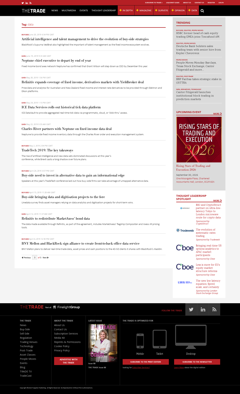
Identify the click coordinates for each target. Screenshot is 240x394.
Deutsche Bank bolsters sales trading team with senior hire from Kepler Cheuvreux (198, 49)
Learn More (179, 367)
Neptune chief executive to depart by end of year (56, 60)
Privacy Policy (62, 350)
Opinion (180, 10)
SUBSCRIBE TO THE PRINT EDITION (145, 361)
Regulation (26, 337)
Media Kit (59, 337)
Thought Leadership (104, 10)
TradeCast (26, 375)
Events (84, 10)
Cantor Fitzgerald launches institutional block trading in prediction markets (195, 95)
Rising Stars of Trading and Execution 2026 (193, 168)
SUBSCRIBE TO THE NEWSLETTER (197, 361)
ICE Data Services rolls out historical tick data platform (61, 107)
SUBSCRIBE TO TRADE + (154, 2)
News (54, 10)
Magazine (145, 10)
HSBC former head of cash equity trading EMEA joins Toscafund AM (197, 35)
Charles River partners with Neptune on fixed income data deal (67, 129)
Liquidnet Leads (172, 2)
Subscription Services (66, 333)
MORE (216, 113)
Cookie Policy (61, 346)
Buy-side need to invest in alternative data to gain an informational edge (73, 175)
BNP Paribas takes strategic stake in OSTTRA (199, 81)
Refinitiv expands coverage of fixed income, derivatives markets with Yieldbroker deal (83, 82)
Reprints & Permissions (67, 342)
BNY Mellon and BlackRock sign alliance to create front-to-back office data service (81, 243)
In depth (128, 10)
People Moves (197, 30)
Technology (196, 89)
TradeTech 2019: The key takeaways (47, 150)
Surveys (163, 10)
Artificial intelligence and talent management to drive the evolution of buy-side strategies (85, 39)
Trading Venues (28, 342)
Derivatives (185, 89)
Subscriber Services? (141, 367)
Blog (22, 367)
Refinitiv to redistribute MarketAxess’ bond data (56, 218)
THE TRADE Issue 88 (97, 367)
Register (211, 2)
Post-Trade (188, 76)
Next (45, 257)
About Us (187, 2)
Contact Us (199, 2)
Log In (221, 2)
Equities (187, 30)
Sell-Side (24, 333)
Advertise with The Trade (68, 361)
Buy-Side (25, 34)
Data (194, 10)
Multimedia (69, 10)
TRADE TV (26, 371)
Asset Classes (27, 354)
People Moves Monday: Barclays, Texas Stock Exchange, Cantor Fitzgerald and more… (196, 66)
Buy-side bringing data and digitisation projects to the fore (63, 197)
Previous (27, 257)
